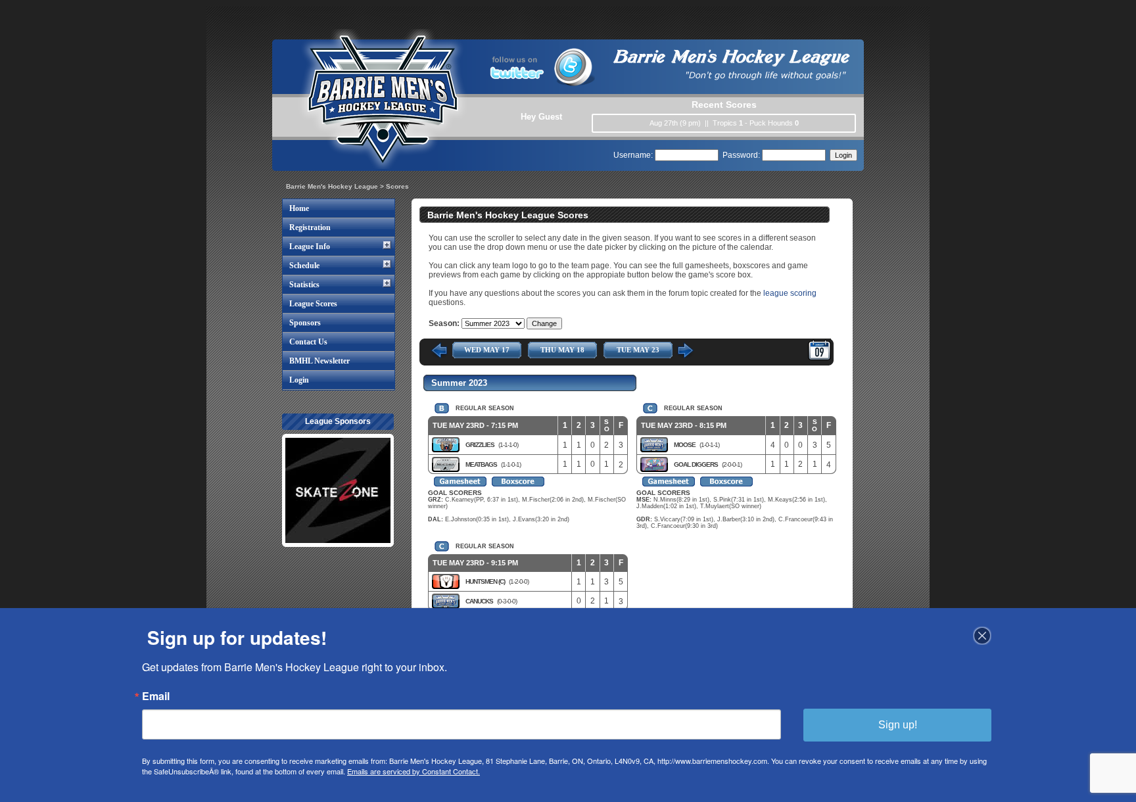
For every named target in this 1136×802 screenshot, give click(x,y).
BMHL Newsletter (319, 361)
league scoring (789, 293)
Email (156, 696)
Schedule (304, 265)
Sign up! (897, 724)
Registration (310, 227)
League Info (309, 246)
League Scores (313, 303)
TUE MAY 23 (638, 350)
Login (299, 380)
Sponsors (305, 322)
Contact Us (308, 341)
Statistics (304, 284)
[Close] (982, 636)
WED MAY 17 (486, 350)
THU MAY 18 (562, 350)
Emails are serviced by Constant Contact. (413, 771)
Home (299, 208)
